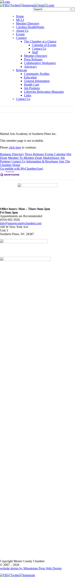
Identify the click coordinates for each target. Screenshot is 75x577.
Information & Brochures (42, 161)
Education (30, 77)
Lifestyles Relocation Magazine (44, 91)
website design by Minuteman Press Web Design (31, 568)
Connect (21, 38)
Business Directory (12, 154)
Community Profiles (36, 73)
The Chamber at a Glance (40, 41)
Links (27, 95)
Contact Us (39, 48)
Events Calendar (55, 154)
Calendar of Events (44, 45)
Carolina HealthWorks (30, 27)
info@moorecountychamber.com (20, 223)
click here (15, 147)
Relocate (21, 70)
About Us (22, 30)
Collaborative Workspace (40, 63)
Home (20, 16)
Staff (35, 52)
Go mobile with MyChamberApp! (21, 168)
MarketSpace (51, 157)
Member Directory (27, 23)
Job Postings (32, 88)
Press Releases (33, 59)
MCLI (20, 20)
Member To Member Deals (25, 157)
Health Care (31, 84)
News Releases (34, 154)
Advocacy (30, 66)
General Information (37, 81)
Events (20, 34)
